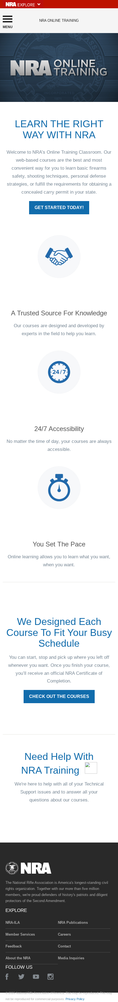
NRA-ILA (12, 922)
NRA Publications (73, 922)
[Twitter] (21, 976)
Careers (64, 934)
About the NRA (17, 958)
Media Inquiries (71, 958)
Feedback (13, 946)
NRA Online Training (59, 20)
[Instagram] (50, 976)
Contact (64, 946)
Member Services (20, 934)
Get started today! (59, 207)
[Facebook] (7, 976)
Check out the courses (59, 696)
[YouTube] (36, 976)
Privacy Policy (75, 999)
